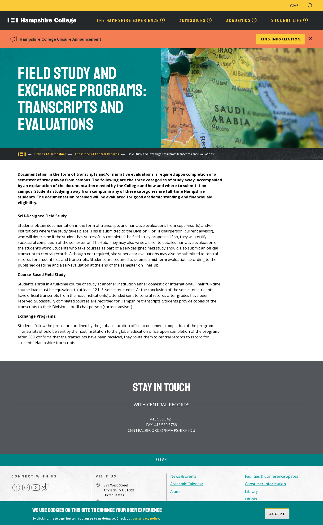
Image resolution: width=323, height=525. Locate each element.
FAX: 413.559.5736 (161, 424)
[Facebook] (16, 491)
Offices (251, 499)
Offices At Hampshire (50, 154)
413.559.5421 (161, 419)
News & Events (183, 476)
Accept (277, 514)
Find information (281, 39)
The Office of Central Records (97, 154)
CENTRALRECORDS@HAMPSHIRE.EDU (161, 430)
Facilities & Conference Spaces (271, 476)
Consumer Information (265, 483)
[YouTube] (36, 491)
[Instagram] (26, 491)
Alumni (176, 491)
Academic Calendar (186, 483)
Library (251, 491)
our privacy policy (145, 519)
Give (294, 5)
